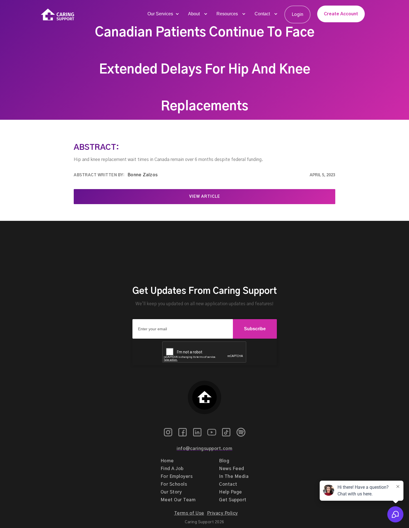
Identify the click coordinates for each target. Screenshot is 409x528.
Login (297, 14)
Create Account (341, 14)
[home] (57, 15)
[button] (163, 14)
